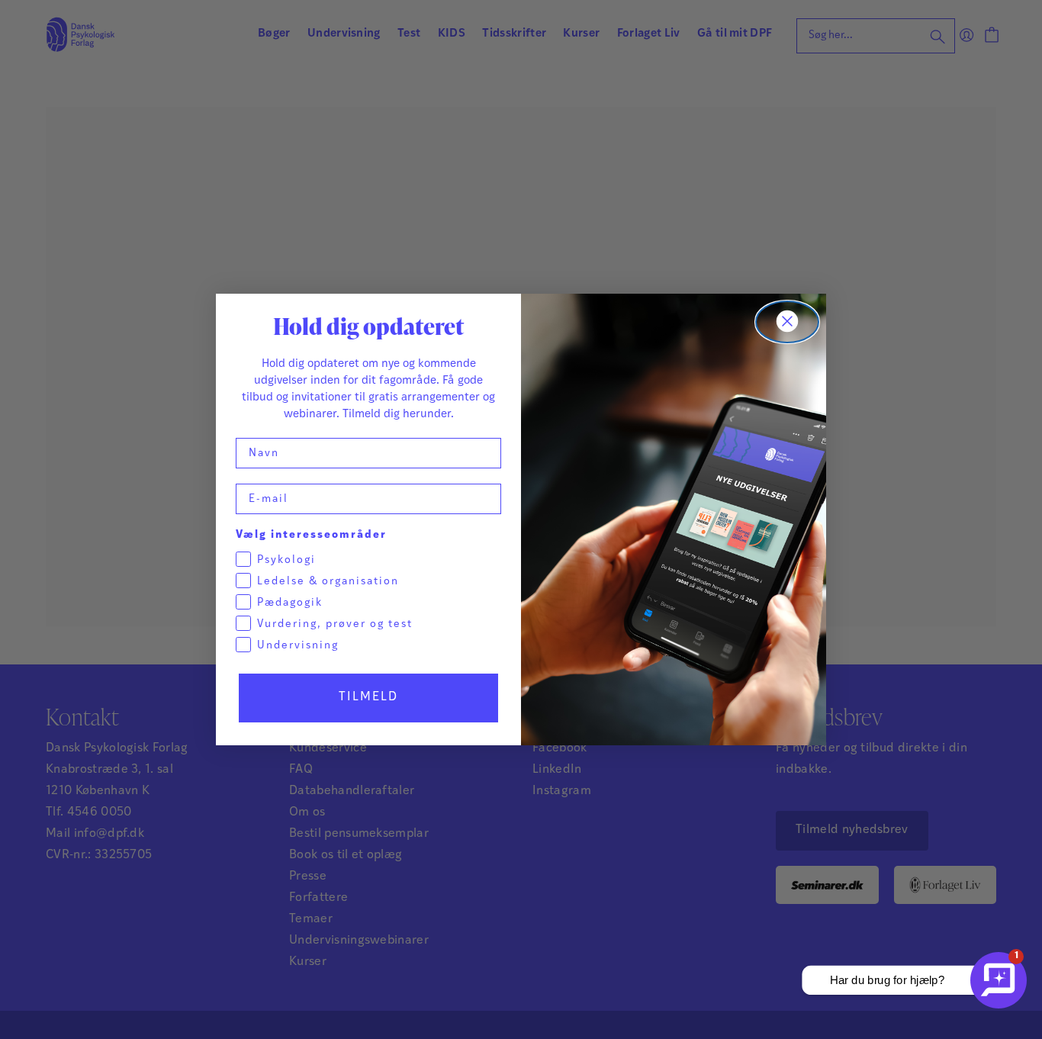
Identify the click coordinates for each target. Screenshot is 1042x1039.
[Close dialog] (787, 322)
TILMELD (368, 697)
